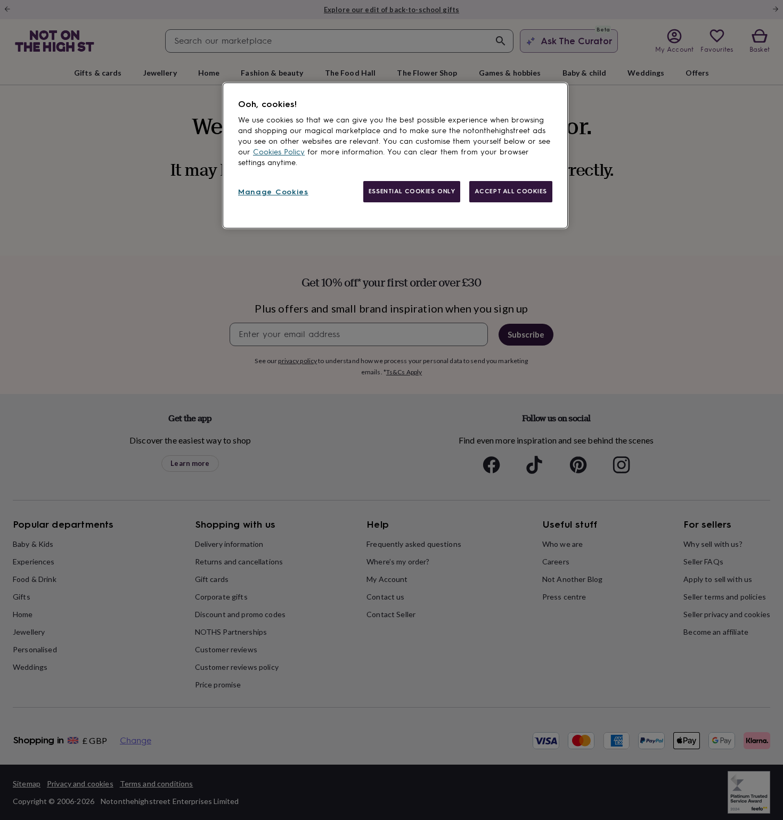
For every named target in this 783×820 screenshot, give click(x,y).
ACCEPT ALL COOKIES (511, 191)
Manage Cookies (273, 191)
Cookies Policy (279, 152)
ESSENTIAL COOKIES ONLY (412, 191)
